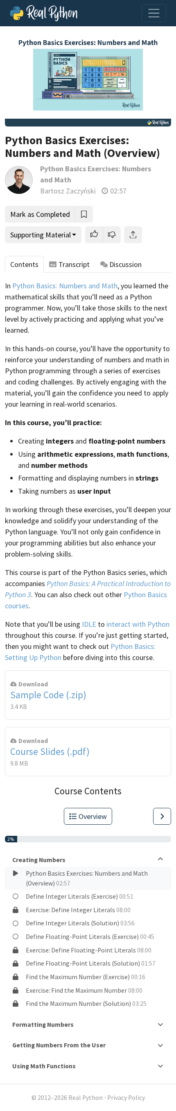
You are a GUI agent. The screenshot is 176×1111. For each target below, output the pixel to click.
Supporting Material (40, 234)
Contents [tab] (24, 264)
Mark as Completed (40, 214)
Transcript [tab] (74, 264)
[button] (94, 234)
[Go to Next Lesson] (162, 816)
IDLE (89, 624)
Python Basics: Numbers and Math (64, 285)
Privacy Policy (126, 1098)
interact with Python (137, 624)
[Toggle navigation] (154, 13)
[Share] (133, 234)
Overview (93, 816)
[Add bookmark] (84, 214)
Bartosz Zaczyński (68, 191)
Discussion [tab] (125, 264)
